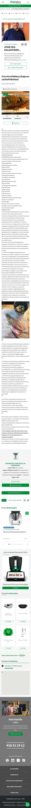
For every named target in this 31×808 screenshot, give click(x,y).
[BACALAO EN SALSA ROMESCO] (15, 519)
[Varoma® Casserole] (22, 605)
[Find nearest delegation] (3, 2)
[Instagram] (18, 760)
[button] (28, 2)
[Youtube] (13, 760)
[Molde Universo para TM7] (8, 632)
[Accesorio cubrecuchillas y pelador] (8, 605)
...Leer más (23, 60)
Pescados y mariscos (9, 527)
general (8, 9)
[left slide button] (3, 544)
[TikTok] (24, 760)
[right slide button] (27, 544)
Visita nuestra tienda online (14, 5)
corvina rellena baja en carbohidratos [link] (20, 9)
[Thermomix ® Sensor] (22, 632)
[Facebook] (7, 760)
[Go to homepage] (15, 2)
